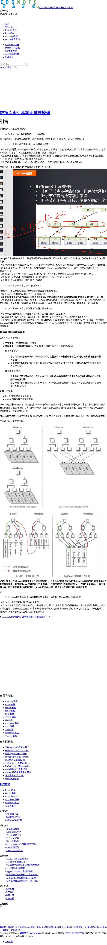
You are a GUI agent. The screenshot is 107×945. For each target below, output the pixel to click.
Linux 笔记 (30, 927)
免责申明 (10, 895)
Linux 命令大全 (12, 45)
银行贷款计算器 (13, 817)
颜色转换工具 (12, 814)
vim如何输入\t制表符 (15, 868)
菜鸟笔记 (68, 8)
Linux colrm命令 (13, 832)
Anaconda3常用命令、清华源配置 (17, 617)
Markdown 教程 (12, 723)
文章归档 (10, 898)
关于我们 (10, 892)
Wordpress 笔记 (100, 927)
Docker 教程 (10, 708)
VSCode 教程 (11, 736)
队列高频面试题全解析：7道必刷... (22, 881)
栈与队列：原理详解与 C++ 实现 (21, 878)
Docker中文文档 (12, 39)
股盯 (20, 930)
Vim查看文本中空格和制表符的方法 (22, 865)
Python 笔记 (65, 927)
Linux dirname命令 (14, 850)
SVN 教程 (9, 726)
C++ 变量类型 (12, 847)
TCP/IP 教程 (10, 717)
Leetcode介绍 (11, 30)
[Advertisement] (53, 88)
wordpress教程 (11, 36)
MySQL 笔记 (5, 67)
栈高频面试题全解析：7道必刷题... (22, 874)
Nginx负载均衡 (13, 841)
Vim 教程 (9, 729)
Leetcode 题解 (11, 701)
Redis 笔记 (41, 927)
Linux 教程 (10, 704)
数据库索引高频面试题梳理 (25, 112)
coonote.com (34, 933)
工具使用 (5, 930)
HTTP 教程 (10, 711)
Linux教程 (9, 33)
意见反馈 (10, 889)
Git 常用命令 (11, 51)
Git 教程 (9, 720)
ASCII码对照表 (12, 54)
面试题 (11, 927)
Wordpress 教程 (12, 733)
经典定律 (9, 57)
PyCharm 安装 (12, 838)
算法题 (3, 927)
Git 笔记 (88, 927)
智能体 (14, 930)
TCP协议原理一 (40, 617)
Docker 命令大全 (12, 48)
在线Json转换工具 (14, 820)
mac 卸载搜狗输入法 (15, 862)
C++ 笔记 (19, 927)
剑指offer (9, 27)
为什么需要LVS (13, 835)
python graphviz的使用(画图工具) (21, 844)
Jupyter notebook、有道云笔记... (20, 871)
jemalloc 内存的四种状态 (17, 859)
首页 (7, 24)
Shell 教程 (9, 714)
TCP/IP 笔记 (77, 927)
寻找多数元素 (12, 829)
